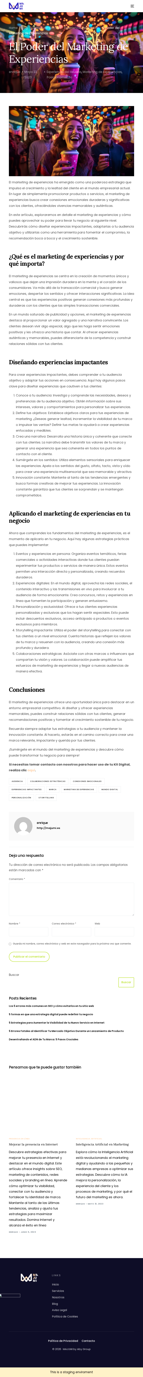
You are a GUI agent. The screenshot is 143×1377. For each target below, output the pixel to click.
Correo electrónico (64, 923)
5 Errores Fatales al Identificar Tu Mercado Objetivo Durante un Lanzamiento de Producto (66, 1031)
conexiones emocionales (87, 781)
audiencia (17, 781)
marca (53, 789)
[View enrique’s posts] (23, 826)
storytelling (46, 797)
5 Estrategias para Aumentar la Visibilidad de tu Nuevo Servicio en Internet (56, 1022)
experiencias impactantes (27, 789)
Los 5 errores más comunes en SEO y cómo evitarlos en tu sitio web (51, 1006)
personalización (21, 797)
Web (97, 923)
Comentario (17, 879)
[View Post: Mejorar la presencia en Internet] (38, 1102)
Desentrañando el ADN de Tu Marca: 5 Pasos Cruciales (43, 1039)
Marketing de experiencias (79, 789)
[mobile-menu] (130, 6)
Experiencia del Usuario (64, 72)
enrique (14, 72)
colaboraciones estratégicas (48, 781)
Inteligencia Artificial (89, 1139)
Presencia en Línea (19, 1139)
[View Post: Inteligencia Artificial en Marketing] (105, 1102)
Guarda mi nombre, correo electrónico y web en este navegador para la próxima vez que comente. (72, 943)
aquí (31, 770)
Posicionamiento (59, 77)
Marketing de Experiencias (102, 72)
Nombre (14, 923)
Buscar (14, 975)
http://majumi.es (48, 828)
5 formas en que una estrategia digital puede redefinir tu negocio (51, 1014)
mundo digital (109, 789)
